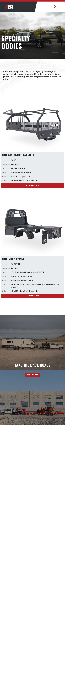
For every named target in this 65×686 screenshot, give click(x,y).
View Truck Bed (32, 185)
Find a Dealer (32, 375)
